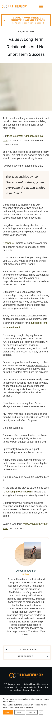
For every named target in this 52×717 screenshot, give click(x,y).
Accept (8, 712)
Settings (32, 712)
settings (29, 707)
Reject (19, 712)
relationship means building (18, 491)
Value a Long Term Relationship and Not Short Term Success (26, 47)
